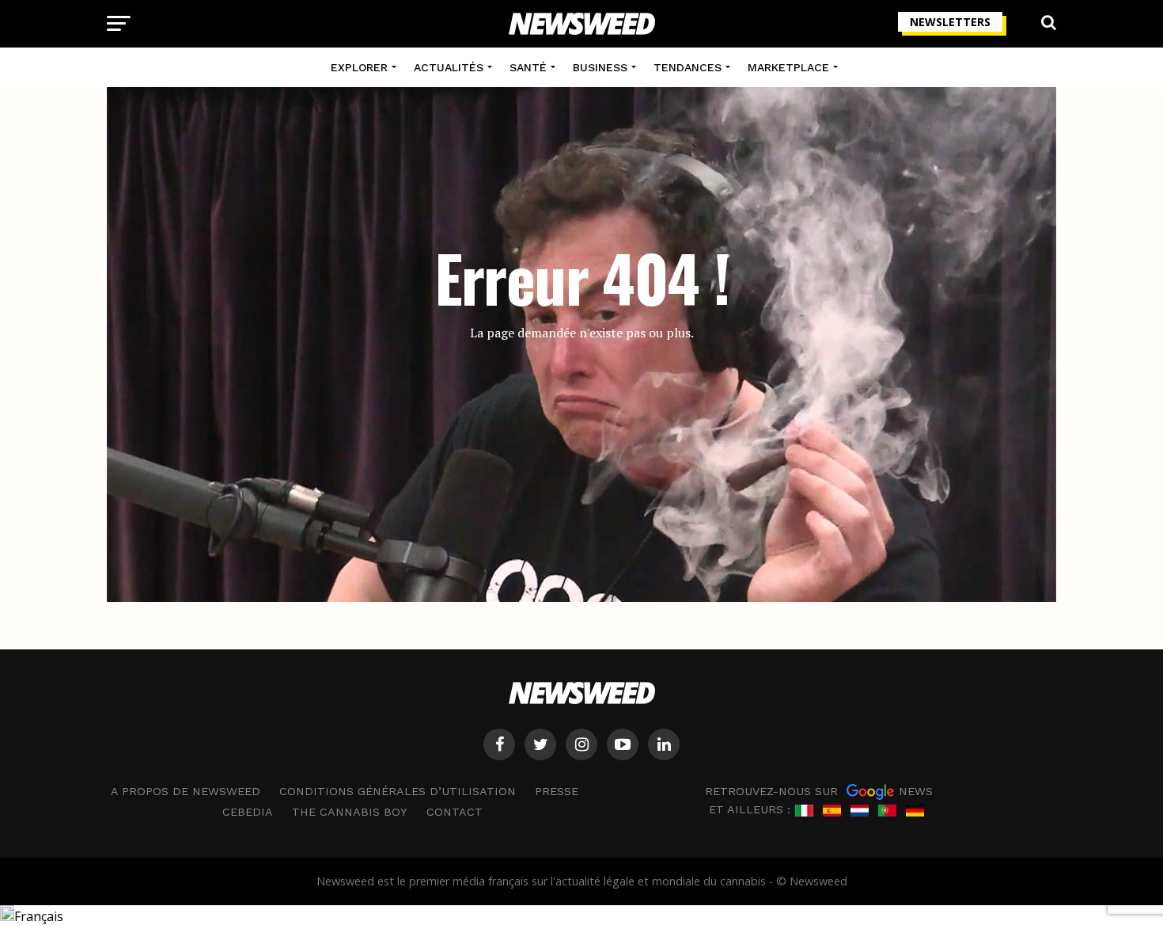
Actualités (448, 67)
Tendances (687, 67)
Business (600, 67)
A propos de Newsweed (185, 791)
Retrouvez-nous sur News (819, 791)
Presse (556, 791)
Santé (528, 67)
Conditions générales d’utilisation (397, 791)
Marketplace (788, 67)
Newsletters (950, 21)
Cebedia (247, 811)
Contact (454, 811)
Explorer (359, 67)
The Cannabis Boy (349, 811)
